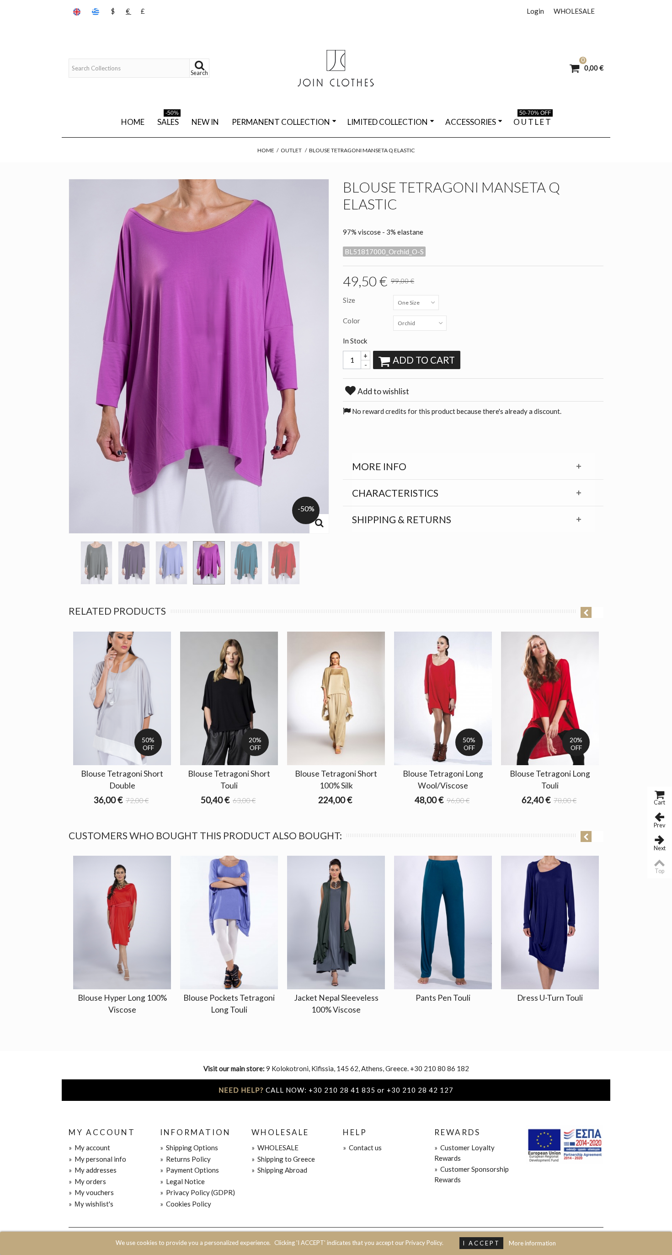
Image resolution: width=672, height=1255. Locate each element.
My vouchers (91, 1192)
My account (89, 1147)
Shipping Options (189, 1147)
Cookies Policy (185, 1204)
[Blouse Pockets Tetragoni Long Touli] (229, 922)
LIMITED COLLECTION (387, 122)
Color (352, 320)
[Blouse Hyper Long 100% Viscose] (122, 922)
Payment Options (189, 1170)
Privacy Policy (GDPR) (197, 1192)
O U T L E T (532, 120)
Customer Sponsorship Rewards (471, 1174)
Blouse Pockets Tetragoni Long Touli (229, 1003)
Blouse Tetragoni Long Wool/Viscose (443, 779)
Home (132, 122)
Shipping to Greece (283, 1159)
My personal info (97, 1159)
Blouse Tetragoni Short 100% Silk (336, 779)
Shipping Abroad (279, 1170)
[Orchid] (209, 563)
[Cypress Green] (96, 563)
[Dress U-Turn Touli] (550, 922)
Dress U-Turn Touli (550, 998)
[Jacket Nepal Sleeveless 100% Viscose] (336, 922)
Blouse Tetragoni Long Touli (550, 779)
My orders (87, 1181)
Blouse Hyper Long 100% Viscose (122, 1003)
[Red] (284, 563)
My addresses (93, 1170)
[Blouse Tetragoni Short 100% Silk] (336, 698)
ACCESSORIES (470, 122)
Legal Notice (182, 1181)
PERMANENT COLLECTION (281, 122)
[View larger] (319, 523)
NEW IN (205, 122)
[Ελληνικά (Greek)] (96, 11)
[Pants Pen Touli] (443, 922)
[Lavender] (171, 563)
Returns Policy (185, 1159)
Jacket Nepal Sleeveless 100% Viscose (336, 1003)
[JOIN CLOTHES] (336, 68)
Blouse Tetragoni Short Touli (229, 779)
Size (350, 300)
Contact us (362, 1147)
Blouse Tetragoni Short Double (122, 779)
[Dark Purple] (134, 563)
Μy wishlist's (91, 1204)
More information (532, 1243)
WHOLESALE (574, 11)
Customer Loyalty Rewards (464, 1152)
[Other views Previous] (73, 560)
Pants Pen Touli (443, 998)
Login (535, 11)
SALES (168, 120)
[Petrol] (246, 563)
